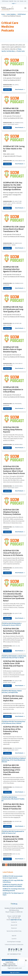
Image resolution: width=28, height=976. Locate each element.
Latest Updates (11, 14)
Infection (6, 647)
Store (15, 1)
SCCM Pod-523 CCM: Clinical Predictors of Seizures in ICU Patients (13, 552)
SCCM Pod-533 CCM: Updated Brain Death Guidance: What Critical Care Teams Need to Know (14, 469)
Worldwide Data (7, 86)
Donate (21, 1)
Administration (16, 713)
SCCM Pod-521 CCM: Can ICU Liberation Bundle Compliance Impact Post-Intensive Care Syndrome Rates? (13, 596)
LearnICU (14, 938)
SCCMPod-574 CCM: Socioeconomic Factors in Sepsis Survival (13, 72)
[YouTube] (21, 950)
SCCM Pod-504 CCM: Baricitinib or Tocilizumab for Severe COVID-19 (13, 630)
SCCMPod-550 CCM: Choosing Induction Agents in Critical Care (12, 269)
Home (3, 14)
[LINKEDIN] (14, 950)
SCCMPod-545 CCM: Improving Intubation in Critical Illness (13, 389)
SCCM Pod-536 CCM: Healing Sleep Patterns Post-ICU (12, 429)
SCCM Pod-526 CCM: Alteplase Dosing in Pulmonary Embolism (12, 511)
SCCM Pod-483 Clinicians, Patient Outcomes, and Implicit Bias (13, 698)
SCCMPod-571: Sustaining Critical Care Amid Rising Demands (13, 889)
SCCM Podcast (22, 14)
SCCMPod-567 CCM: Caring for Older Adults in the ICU (14, 148)
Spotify (4, 51)
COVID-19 (14, 646)
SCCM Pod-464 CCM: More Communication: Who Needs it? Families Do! (13, 806)
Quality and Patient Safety (10, 124)
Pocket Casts (21, 51)
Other (13, 682)
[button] (14, 3)
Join (25, 1)
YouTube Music (10, 51)
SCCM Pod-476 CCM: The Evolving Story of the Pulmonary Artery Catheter (13, 730)
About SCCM (14, 925)
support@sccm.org (15, 919)
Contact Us (14, 922)
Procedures (9, 365)
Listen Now (7, 89)
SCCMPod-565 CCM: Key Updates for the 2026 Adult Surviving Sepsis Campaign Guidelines (12, 186)
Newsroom (14, 928)
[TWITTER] (11, 950)
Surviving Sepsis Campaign (14, 941)
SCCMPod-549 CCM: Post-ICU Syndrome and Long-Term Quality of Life (13, 309)
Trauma (13, 245)
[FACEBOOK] (9, 950)
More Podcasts (19, 89)
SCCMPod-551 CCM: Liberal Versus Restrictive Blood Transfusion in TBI (14, 228)
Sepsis (16, 84)
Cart (18, 1)
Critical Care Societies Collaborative (14, 944)
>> (25, 865)
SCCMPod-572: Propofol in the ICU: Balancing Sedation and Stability (12, 885)
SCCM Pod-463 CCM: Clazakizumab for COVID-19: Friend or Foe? (13, 838)
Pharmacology (19, 122)
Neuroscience (7, 245)
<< (3, 865)
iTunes (19, 49)
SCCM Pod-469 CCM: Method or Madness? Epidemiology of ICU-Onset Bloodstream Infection (12, 770)
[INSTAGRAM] (16, 950)
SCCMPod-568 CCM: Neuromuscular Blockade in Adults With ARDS (13, 110)
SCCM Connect (5, 1)
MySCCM (11, 1)
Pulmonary (6, 285)
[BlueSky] (19, 950)
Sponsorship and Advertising (14, 931)
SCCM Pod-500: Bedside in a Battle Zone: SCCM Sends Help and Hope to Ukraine (13, 664)
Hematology (18, 243)
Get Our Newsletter (14, 954)
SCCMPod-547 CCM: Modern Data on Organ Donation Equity (12, 349)
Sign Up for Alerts (15, 972)
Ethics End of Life (20, 160)
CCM (13, 84)
